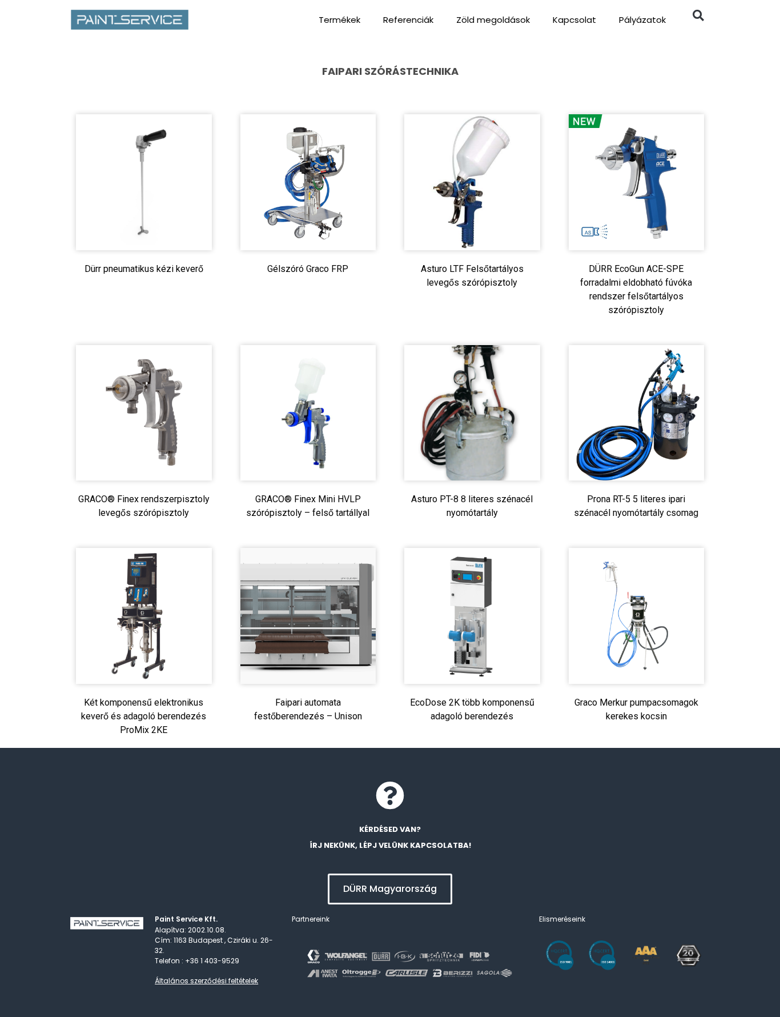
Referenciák (408, 20)
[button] (698, 15)
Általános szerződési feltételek (206, 981)
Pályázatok (642, 20)
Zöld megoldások (493, 20)
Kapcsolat (574, 20)
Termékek (339, 20)
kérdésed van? (390, 829)
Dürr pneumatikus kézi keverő (144, 268)
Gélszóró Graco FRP (307, 268)
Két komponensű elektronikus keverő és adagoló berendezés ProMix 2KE (143, 716)
